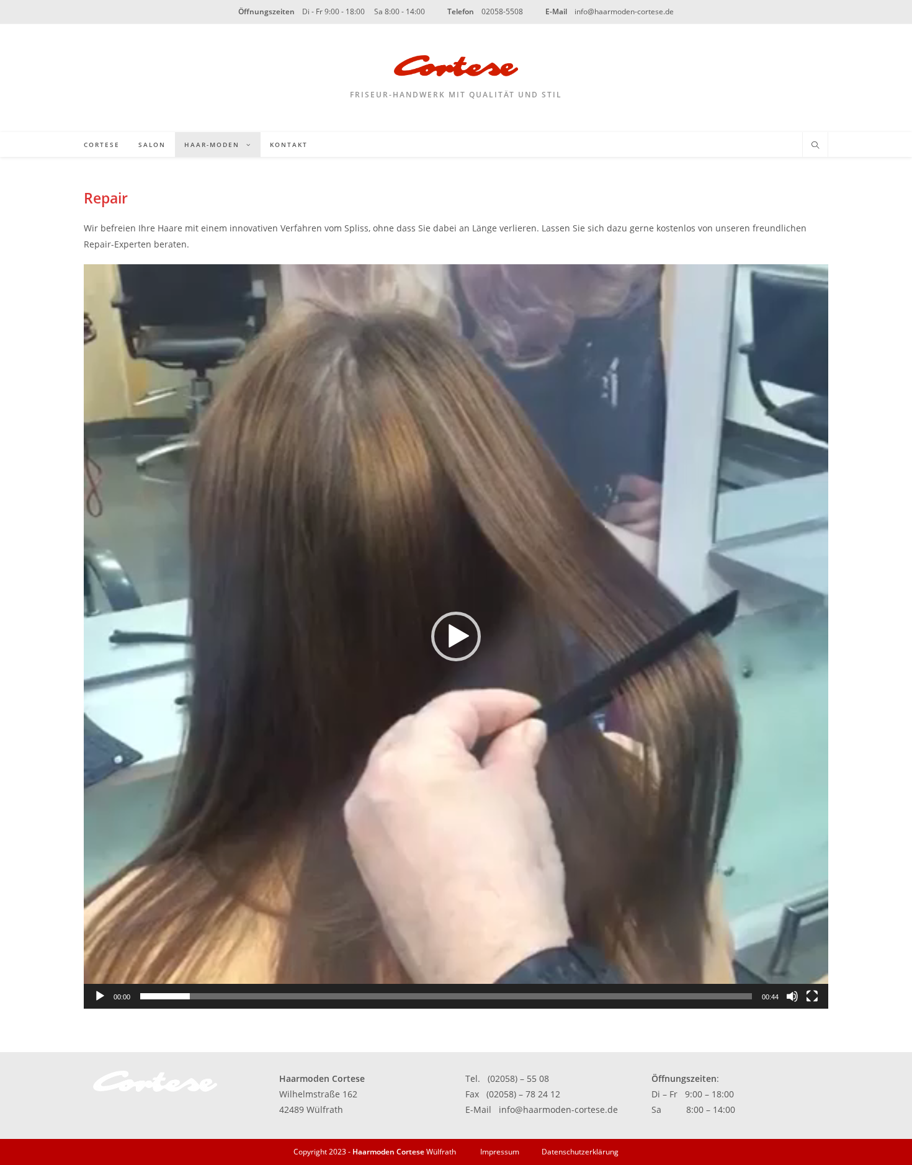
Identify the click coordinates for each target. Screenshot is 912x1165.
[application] (456, 636)
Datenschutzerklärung (580, 1151)
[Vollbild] (812, 996)
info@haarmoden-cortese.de (558, 1109)
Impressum (499, 1151)
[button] (456, 636)
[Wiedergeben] (100, 996)
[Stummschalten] (792, 996)
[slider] (446, 996)
